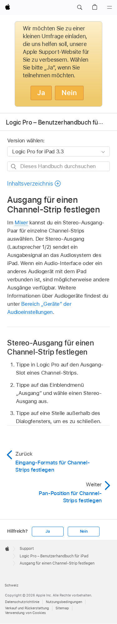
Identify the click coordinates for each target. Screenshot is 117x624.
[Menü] (109, 7)
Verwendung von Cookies (25, 613)
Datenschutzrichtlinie (22, 602)
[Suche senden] (14, 166)
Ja (41, 93)
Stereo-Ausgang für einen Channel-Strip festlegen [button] (50, 347)
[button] (79, 7)
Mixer (21, 222)
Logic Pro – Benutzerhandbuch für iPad (60, 122)
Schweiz (11, 585)
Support (27, 548)
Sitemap (62, 608)
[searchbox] (58, 166)
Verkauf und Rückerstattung (27, 608)
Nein (69, 93)
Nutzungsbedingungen (64, 602)
